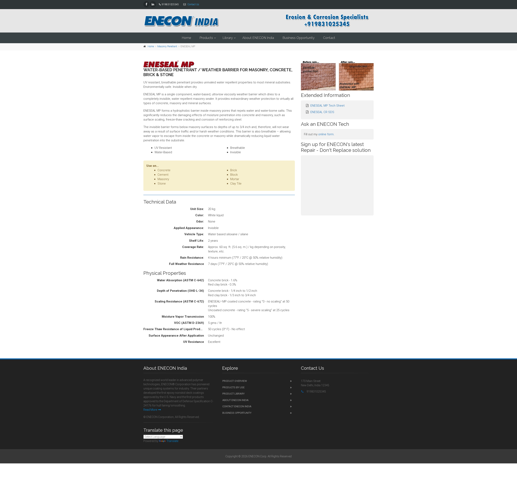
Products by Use (233, 387)
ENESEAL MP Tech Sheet (327, 105)
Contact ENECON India (236, 406)
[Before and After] (337, 75)
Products (206, 38)
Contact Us (193, 4)
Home (186, 38)
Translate (172, 441)
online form (326, 134)
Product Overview (234, 380)
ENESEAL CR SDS (322, 112)
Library (228, 38)
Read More (150, 409)
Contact (329, 38)
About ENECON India (258, 38)
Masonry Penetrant (167, 46)
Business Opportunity (299, 38)
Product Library (233, 393)
